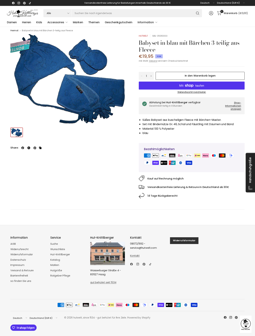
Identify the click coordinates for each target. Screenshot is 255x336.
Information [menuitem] (146, 22)
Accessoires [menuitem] (55, 22)
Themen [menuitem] (94, 22)
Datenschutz (18, 260)
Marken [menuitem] (78, 22)
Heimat (14, 31)
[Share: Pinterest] (35, 148)
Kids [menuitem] (39, 22)
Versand (153, 61)
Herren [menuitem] (26, 22)
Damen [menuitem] (12, 22)
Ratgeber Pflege (60, 275)
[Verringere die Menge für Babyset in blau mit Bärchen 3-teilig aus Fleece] (141, 76)
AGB (13, 244)
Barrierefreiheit (19, 275)
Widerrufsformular (21, 254)
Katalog (55, 260)
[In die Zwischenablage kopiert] (40, 148)
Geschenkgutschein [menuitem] (118, 22)
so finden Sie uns (20, 281)
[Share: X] (29, 148)
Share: (14, 147)
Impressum (17, 265)
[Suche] (197, 13)
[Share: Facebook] (22, 148)
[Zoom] (123, 41)
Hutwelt (143, 35)
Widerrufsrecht (19, 249)
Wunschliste (57, 249)
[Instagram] (19, 3)
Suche (54, 244)
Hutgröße (56, 270)
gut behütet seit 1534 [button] (103, 282)
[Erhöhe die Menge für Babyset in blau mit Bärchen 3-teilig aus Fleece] (151, 76)
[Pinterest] (24, 3)
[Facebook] (13, 3)
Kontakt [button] (135, 255)
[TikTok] (30, 3)
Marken (54, 265)
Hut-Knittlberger (60, 254)
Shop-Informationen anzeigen (233, 105)
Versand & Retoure (22, 270)
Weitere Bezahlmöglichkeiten (191, 92)
